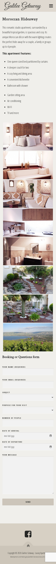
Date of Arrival (10, 431)
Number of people (11, 418)
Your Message (9, 455)
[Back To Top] (28, 545)
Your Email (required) (14, 380)
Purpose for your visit (14, 405)
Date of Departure (12, 442)
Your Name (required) (14, 367)
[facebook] (28, 535)
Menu (51, 6)
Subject (6, 392)
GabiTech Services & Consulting (37, 557)
